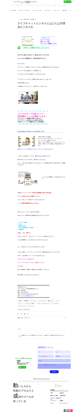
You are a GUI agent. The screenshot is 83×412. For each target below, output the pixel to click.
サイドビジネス (42, 300)
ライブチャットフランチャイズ (42, 303)
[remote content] (41, 132)
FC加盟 (19, 300)
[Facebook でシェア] (18, 313)
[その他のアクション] (64, 19)
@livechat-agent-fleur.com (44, 378)
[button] (70, 10)
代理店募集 (26, 300)
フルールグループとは (37, 10)
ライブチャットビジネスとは (24, 10)
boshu (37, 378)
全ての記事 (13, 10)
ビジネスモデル (47, 10)
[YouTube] (68, 410)
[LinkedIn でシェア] (24, 313)
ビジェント (20, 303)
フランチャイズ (33, 300)
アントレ (58, 300)
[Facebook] (65, 410)
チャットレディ (31, 306)
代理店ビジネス (50, 300)
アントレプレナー (22, 306)
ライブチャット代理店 (29, 303)
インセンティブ (56, 10)
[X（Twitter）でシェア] (21, 313)
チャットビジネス (55, 303)
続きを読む (64, 10)
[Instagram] (71, 410)
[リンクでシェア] (27, 313)
